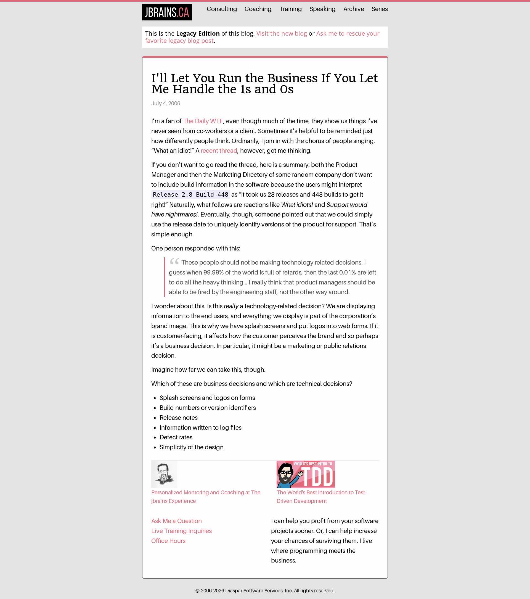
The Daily (203, 121)
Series (380, 8)
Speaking (322, 8)
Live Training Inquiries (181, 530)
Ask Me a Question (176, 520)
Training (290, 8)
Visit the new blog (281, 33)
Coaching (258, 8)
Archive (353, 8)
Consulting (222, 8)
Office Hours (168, 540)
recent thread (219, 150)
